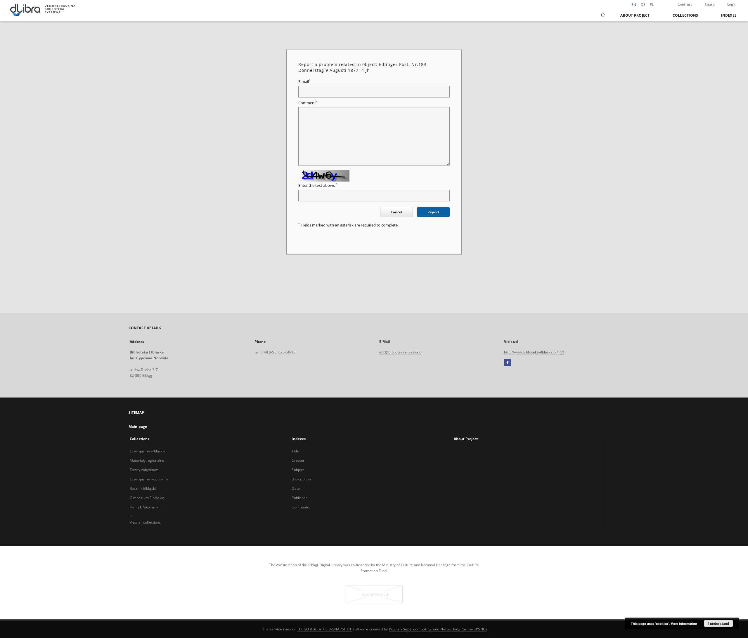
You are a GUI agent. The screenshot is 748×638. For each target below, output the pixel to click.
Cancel (396, 212)
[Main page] (602, 15)
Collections (685, 15)
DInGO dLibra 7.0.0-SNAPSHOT (324, 629)
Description (301, 479)
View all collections (145, 522)
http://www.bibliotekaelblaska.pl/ (531, 352)
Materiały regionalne (147, 460)
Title (295, 451)
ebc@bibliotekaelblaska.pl (400, 352)
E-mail (304, 81)
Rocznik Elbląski (143, 488)
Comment (307, 102)
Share (710, 4)
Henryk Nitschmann (146, 507)
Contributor (301, 507)
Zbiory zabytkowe (144, 469)
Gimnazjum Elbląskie (147, 497)
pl (652, 4)
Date (295, 488)
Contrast (685, 4)
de (643, 4)
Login (731, 4)
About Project (635, 15)
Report (433, 212)
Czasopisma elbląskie (147, 451)
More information (684, 623)
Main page (138, 426)
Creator (298, 460)
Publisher (299, 497)
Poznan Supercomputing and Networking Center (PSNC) (438, 629)
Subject (298, 469)
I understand (718, 623)
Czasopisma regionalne (149, 479)
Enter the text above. (317, 185)
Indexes (729, 15)
